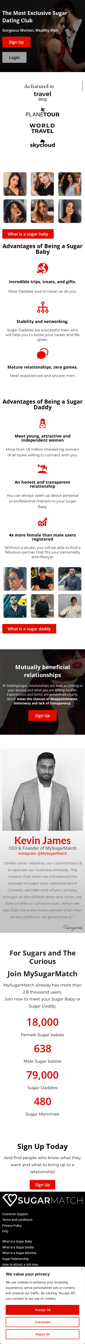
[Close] (82, 1269)
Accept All (42, 1310)
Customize (43, 1322)
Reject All (42, 1334)
